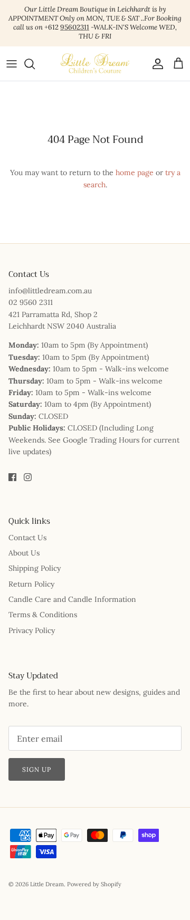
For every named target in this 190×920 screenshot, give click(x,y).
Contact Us (27, 537)
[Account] (155, 63)
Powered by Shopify (94, 884)
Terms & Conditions (42, 614)
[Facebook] (12, 477)
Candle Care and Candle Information (72, 599)
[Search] (34, 63)
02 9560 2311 (30, 302)
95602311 (74, 27)
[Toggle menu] (11, 63)
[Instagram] (28, 477)
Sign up (36, 769)
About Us (24, 553)
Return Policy (31, 584)
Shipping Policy (34, 568)
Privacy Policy (31, 630)
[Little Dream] (95, 63)
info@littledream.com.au (50, 290)
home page (135, 172)
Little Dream (47, 884)
